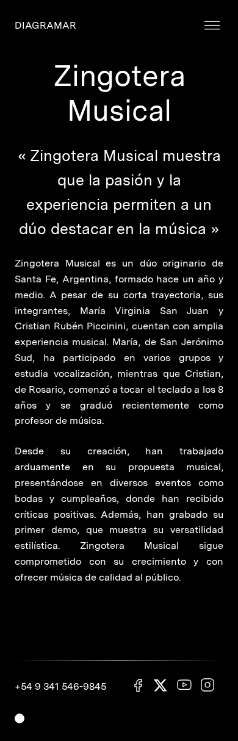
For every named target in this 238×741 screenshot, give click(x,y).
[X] (161, 687)
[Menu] (212, 26)
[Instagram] (207, 686)
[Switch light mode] (19, 718)
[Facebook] (138, 686)
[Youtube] (184, 686)
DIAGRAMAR (45, 25)
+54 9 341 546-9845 (60, 686)
